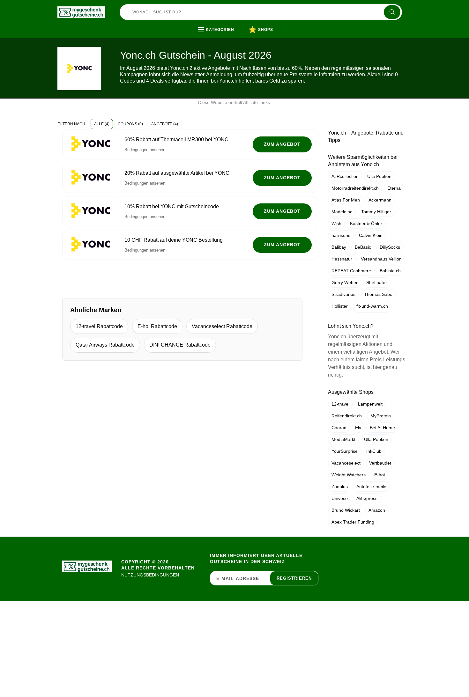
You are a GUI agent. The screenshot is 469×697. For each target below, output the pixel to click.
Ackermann (379, 199)
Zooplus (339, 486)
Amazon (376, 510)
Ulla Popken (379, 176)
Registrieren (294, 578)
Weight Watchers (348, 474)
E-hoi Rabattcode (157, 326)
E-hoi (379, 474)
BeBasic (363, 247)
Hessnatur (341, 258)
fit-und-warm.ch (372, 306)
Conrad (338, 427)
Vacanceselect (346, 463)
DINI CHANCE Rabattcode (180, 345)
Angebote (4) (164, 124)
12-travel (340, 404)
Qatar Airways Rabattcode (105, 345)
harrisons (340, 235)
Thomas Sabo (378, 294)
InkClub (374, 451)
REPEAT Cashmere (351, 270)
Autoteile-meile (371, 486)
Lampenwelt (370, 404)
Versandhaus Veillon (381, 258)
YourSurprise (344, 451)
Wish (336, 223)
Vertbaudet (380, 463)
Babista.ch (390, 270)
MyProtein (380, 415)
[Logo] (81, 12)
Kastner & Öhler (366, 223)
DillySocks (390, 247)
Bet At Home (382, 427)
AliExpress (366, 498)
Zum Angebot (282, 144)
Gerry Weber (344, 282)
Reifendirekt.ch (346, 415)
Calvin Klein (371, 235)
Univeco (339, 498)
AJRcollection (345, 176)
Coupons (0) (130, 124)
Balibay (338, 247)
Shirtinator (376, 282)
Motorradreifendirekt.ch (355, 188)
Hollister (339, 306)
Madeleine (342, 211)
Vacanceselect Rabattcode (222, 326)
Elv (358, 427)
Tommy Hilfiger (376, 211)
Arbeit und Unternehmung (240, 43)
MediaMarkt (343, 439)
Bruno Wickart (345, 510)
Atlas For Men (345, 199)
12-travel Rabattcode (99, 326)
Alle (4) (101, 124)
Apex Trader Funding (352, 522)
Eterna (394, 188)
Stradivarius (343, 294)
